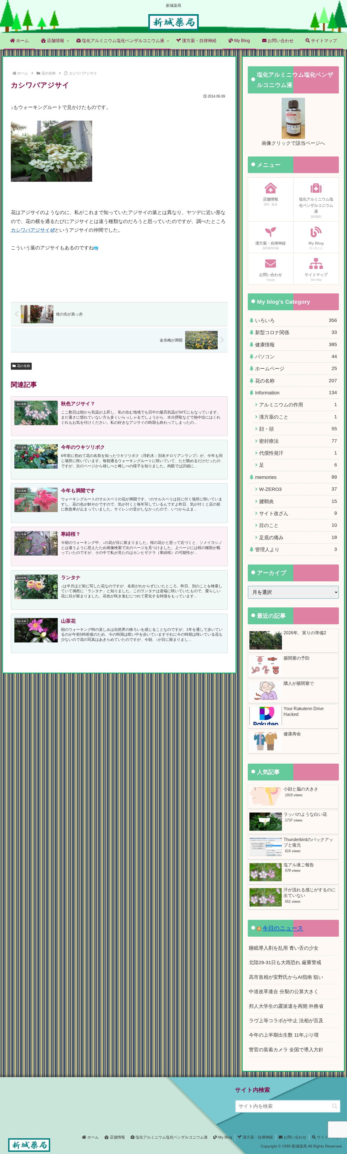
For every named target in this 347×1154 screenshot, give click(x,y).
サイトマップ (328, 1137)
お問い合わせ (294, 1137)
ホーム (92, 1137)
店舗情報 (117, 1137)
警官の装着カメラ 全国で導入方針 (286, 1049)
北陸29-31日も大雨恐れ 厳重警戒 (285, 962)
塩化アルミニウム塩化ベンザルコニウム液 (171, 1137)
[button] (335, 1106)
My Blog (224, 1137)
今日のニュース (282, 928)
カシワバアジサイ (30, 230)
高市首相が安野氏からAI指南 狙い (286, 977)
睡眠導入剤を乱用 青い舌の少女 (284, 948)
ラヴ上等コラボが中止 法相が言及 (286, 1020)
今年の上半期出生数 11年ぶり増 (284, 1035)
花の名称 (23, 366)
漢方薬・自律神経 (257, 1137)
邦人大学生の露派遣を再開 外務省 (286, 1006)
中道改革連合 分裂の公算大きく (284, 991)
